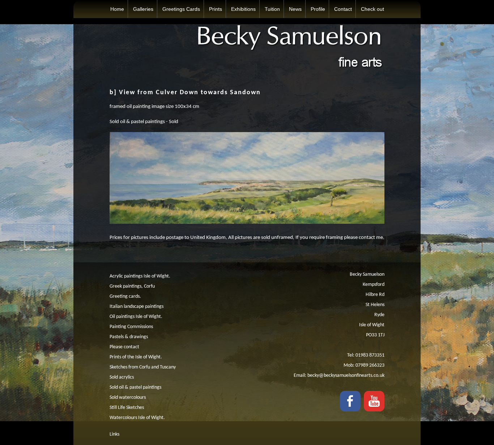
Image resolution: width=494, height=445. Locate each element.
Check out (372, 9)
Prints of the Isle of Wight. (136, 357)
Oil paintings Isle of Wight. (136, 316)
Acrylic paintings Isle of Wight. (140, 276)
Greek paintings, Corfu (132, 286)
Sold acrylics (122, 377)
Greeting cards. (125, 296)
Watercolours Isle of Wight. (137, 417)
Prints (215, 9)
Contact (343, 9)
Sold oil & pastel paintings (135, 387)
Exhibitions (243, 9)
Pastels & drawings (129, 337)
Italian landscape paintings (136, 306)
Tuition (272, 9)
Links (114, 434)
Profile (318, 9)
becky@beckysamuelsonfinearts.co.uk (345, 375)
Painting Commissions (131, 327)
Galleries (143, 9)
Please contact (124, 347)
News (295, 9)
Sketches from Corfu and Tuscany (143, 367)
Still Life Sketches (127, 407)
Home (117, 9)
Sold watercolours (128, 397)
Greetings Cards (181, 9)
